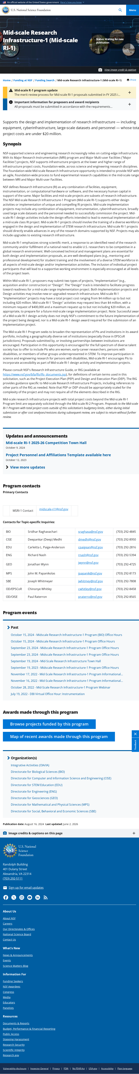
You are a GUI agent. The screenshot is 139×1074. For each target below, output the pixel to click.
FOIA (66, 1068)
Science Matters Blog (15, 966)
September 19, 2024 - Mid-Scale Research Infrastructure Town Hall (56, 661)
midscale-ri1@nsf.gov (53, 509)
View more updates (27, 467)
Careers (7, 923)
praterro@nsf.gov (90, 597)
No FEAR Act (78, 1068)
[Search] (120, 10)
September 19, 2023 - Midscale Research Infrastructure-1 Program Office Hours (65, 668)
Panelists (8, 1008)
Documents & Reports (16, 1023)
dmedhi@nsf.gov (89, 539)
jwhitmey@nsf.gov (90, 581)
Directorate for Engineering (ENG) (34, 791)
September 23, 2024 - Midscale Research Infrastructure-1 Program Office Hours (65, 648)
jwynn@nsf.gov (88, 563)
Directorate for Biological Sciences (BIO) (38, 772)
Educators (9, 1002)
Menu (132, 10)
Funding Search (44, 80)
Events (7, 960)
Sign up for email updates (26, 888)
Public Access (11, 1034)
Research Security (14, 1044)
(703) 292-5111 (13, 879)
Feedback (135, 745)
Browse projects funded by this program (49, 724)
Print (133, 80)
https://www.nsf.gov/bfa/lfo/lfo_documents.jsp (34, 374)
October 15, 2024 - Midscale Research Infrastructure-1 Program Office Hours (63, 641)
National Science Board (17, 934)
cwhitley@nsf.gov (90, 589)
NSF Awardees (11, 986)
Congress (8, 992)
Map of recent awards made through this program (59, 736)
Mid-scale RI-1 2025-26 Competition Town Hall (46, 442)
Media (6, 997)
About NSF (9, 918)
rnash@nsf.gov (88, 555)
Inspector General (39, 1068)
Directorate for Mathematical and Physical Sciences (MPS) (50, 805)
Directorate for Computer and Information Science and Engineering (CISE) (61, 778)
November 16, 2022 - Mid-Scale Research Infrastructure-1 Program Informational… (67, 681)
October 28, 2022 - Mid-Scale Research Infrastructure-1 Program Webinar (60, 687)
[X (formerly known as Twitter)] (14, 897)
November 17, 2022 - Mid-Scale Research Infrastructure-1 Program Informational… (67, 674)
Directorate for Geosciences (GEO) (34, 798)
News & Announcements (18, 955)
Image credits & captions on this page (35, 833)
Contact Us (9, 939)
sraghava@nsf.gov (90, 532)
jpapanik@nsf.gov (90, 573)
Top (132, 810)
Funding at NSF (22, 80)
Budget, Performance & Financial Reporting (29, 1028)
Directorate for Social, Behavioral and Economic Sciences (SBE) (53, 811)
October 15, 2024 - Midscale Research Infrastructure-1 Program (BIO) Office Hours (66, 635)
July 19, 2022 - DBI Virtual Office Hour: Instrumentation (48, 694)
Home (6, 80)
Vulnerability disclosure (14, 1068)
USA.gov (93, 1068)
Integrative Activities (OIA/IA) (30, 765)
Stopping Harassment (16, 1039)
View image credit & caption (120, 69)
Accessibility (107, 1068)
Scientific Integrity (14, 1050)
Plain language (124, 1068)
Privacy (56, 1068)
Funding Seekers (13, 981)
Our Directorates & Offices (19, 929)
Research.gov (11, 1055)
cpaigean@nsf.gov (90, 547)
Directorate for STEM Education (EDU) (36, 785)
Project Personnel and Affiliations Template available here (58, 454)
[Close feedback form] (135, 734)
